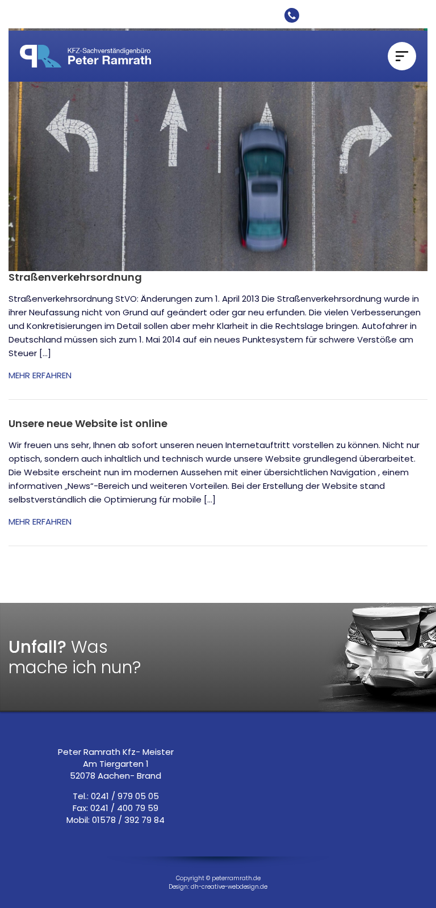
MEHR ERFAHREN (40, 375)
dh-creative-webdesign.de (229, 886)
